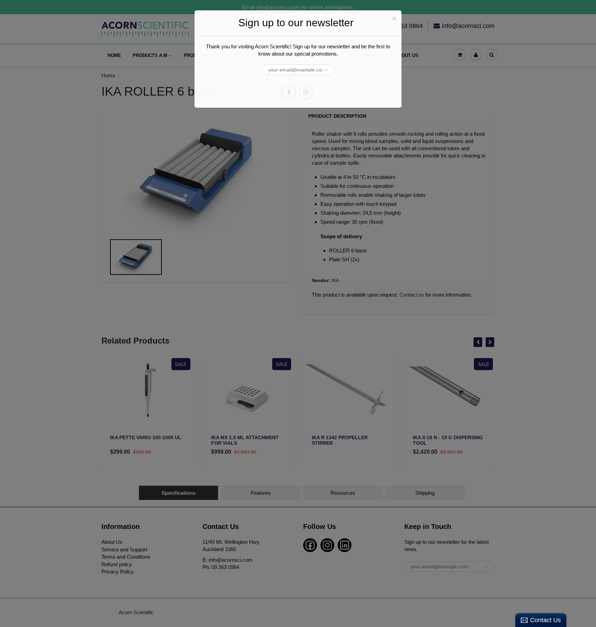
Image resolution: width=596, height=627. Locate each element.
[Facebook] (289, 92)
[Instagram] (305, 92)
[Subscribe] (326, 70)
